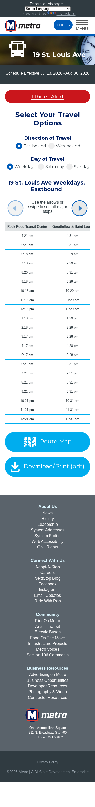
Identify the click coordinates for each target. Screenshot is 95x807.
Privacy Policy (47, 762)
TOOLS (63, 25)
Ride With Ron (47, 601)
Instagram (47, 589)
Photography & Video (47, 692)
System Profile (47, 536)
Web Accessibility (47, 541)
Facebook (47, 584)
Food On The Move (47, 638)
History (47, 519)
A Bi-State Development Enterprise (60, 772)
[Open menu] (82, 25)
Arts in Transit (47, 626)
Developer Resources (47, 686)
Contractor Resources (47, 697)
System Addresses (47, 530)
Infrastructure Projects (47, 643)
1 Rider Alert (47, 96)
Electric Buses (48, 632)
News (47, 513)
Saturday (54, 166)
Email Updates (47, 595)
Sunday (82, 166)
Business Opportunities (47, 680)
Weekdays (24, 166)
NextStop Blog (47, 578)
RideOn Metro (47, 621)
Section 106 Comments (48, 655)
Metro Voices (47, 649)
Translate (66, 13)
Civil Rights (47, 547)
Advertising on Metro (47, 674)
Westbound (68, 146)
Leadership (47, 524)
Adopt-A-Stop (47, 567)
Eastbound (35, 146)
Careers (47, 572)
